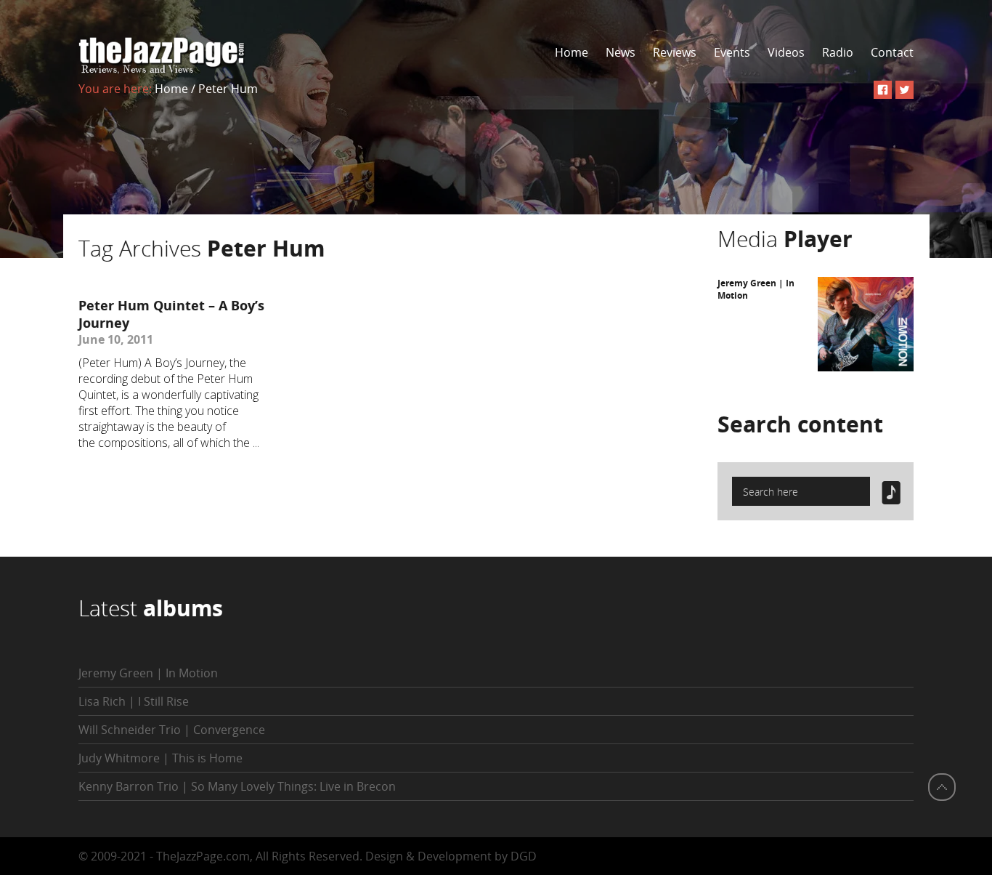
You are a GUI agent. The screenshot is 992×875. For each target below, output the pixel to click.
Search (800, 424)
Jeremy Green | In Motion (148, 673)
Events (732, 52)
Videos (786, 52)
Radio (837, 52)
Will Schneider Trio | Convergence (171, 730)
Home (571, 52)
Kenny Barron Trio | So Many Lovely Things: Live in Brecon (237, 786)
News (620, 52)
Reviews (674, 52)
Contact (892, 52)
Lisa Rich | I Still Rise (133, 701)
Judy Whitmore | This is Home (160, 758)
